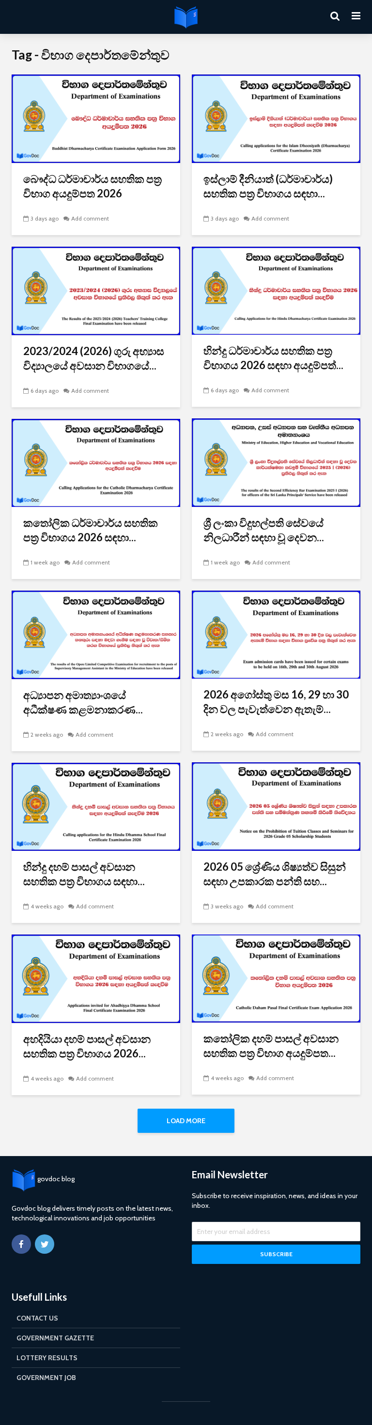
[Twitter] (44, 1244)
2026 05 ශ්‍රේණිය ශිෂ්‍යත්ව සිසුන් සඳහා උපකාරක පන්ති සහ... (274, 874)
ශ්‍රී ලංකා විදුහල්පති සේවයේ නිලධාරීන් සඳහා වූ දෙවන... (263, 530)
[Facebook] (21, 1244)
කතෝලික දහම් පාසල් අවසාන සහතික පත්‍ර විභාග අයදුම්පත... (271, 1045)
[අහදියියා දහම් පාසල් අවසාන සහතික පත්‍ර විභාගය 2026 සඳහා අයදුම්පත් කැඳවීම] (96, 977)
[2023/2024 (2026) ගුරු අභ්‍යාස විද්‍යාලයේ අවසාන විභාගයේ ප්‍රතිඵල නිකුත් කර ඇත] (96, 290)
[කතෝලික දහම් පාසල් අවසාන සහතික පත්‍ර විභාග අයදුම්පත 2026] (276, 977)
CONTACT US (37, 1318)
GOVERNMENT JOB (46, 1377)
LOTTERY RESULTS (47, 1357)
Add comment (90, 218)
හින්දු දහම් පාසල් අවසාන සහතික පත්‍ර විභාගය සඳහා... (84, 874)
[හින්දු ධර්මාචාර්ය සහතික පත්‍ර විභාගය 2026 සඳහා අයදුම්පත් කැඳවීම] (276, 290)
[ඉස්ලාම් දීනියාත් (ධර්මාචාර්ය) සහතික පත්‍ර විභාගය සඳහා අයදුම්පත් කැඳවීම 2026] (276, 117)
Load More (186, 1120)
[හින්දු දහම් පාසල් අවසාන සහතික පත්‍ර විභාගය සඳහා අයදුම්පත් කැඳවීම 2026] (96, 806)
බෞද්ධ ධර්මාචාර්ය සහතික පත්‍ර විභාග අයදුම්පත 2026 (92, 186)
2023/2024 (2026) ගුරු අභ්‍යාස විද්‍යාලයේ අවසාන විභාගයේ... (93, 358)
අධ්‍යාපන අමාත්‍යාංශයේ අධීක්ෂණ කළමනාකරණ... (83, 702)
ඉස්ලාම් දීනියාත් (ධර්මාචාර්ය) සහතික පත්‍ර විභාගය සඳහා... (268, 186)
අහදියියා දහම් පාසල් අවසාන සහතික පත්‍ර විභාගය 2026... (87, 1046)
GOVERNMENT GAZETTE (55, 1338)
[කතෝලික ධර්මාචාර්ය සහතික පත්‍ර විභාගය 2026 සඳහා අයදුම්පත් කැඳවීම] (96, 462)
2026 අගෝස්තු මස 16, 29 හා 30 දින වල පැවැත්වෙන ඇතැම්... (276, 701)
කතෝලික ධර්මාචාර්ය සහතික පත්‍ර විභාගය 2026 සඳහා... (90, 530)
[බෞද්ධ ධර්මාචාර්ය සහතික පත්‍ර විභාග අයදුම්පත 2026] (96, 117)
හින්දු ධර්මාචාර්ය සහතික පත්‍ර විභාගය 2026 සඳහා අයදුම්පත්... (273, 357)
